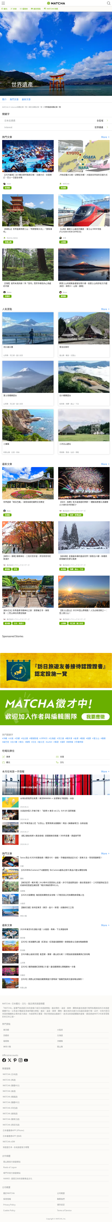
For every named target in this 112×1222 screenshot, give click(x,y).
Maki (9, 511)
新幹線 (70, 742)
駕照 (28, 742)
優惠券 (25, 8)
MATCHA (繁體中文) (11, 1085)
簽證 (56, 742)
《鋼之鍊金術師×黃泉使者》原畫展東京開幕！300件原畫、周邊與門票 (50, 835)
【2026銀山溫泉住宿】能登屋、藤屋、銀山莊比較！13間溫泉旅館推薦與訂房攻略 (55, 954)
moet (9, 184)
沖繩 (5, 738)
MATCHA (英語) (9, 1079)
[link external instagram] (21, 1061)
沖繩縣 (60, 1041)
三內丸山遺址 (65, 443)
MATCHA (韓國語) (10, 1096)
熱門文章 (14, 99)
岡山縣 (60, 1046)
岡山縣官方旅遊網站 (11, 1161)
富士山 (96, 738)
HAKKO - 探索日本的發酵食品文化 (17, 1178)
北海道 (53, 738)
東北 (21, 742)
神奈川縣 (7, 1046)
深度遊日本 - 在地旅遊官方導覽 (16, 1147)
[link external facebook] (4, 1061)
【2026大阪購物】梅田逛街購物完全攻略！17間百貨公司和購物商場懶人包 (52, 894)
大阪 (11, 738)
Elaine (9, 292)
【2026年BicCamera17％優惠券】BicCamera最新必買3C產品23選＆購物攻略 (53, 870)
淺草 (63, 742)
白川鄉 (14, 742)
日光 (34, 742)
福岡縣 (6, 1041)
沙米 (64, 238)
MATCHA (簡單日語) (11, 1119)
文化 (62, 762)
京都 (18, 738)
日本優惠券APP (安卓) (12, 1136)
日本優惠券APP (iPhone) (13, 1130)
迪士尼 (41, 742)
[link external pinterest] (15, 1061)
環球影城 (34, 738)
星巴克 (6, 742)
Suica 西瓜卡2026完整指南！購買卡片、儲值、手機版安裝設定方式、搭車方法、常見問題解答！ (61, 857)
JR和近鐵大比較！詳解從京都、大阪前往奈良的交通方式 (83, 174)
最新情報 (37, 8)
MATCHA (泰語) (9, 1091)
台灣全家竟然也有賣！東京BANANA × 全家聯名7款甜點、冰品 (47, 798)
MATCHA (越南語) (10, 1113)
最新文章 (26, 99)
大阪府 (60, 1029)
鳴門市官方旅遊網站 (11, 1172)
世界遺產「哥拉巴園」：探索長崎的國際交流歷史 (23, 501)
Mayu (65, 292)
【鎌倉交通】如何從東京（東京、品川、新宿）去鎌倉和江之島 (47, 907)
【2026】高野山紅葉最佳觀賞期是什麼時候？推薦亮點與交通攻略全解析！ (52, 979)
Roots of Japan (10, 1167)
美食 (15, 8)
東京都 (6, 1029)
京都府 (6, 1035)
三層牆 (6, 443)
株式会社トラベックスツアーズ (74, 511)
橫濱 (83, 738)
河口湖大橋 (8, 347)
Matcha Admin (12, 238)
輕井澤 (69, 738)
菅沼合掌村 (64, 347)
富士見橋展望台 (10, 395)
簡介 (4, 99)
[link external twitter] (10, 1061)
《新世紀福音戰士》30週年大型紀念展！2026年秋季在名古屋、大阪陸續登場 (37, 787)
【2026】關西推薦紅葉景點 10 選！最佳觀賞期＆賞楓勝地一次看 (47, 966)
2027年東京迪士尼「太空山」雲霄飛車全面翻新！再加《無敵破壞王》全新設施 (54, 823)
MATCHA (66, 184)
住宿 (62, 756)
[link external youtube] (26, 1061)
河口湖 (61, 738)
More (104, 137)
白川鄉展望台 (65, 395)
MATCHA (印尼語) (10, 1107)
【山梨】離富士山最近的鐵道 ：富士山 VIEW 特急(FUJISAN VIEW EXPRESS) (80, 230)
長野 (89, 738)
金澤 (76, 738)
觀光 (5, 8)
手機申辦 (79, 742)
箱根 (104, 738)
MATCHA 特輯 (52, 8)
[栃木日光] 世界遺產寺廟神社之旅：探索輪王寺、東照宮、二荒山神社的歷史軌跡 (26, 611)
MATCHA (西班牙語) (11, 1124)
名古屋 (25, 738)
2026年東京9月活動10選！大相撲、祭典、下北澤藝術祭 (44, 929)
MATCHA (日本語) (10, 1074)
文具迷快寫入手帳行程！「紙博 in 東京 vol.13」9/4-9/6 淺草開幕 (48, 810)
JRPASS (44, 738)
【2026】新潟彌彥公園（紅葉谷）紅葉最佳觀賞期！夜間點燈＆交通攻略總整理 (54, 941)
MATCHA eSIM (9, 1141)
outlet (49, 742)
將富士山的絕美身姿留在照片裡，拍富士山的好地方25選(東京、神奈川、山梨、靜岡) (83, 284)
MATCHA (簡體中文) (11, 1102)
